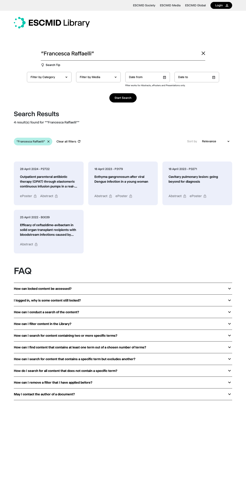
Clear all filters (66, 141)
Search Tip (53, 65)
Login (219, 5)
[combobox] (49, 77)
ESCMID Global (195, 5)
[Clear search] (203, 53)
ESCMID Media (170, 5)
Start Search (123, 98)
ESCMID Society (144, 5)
